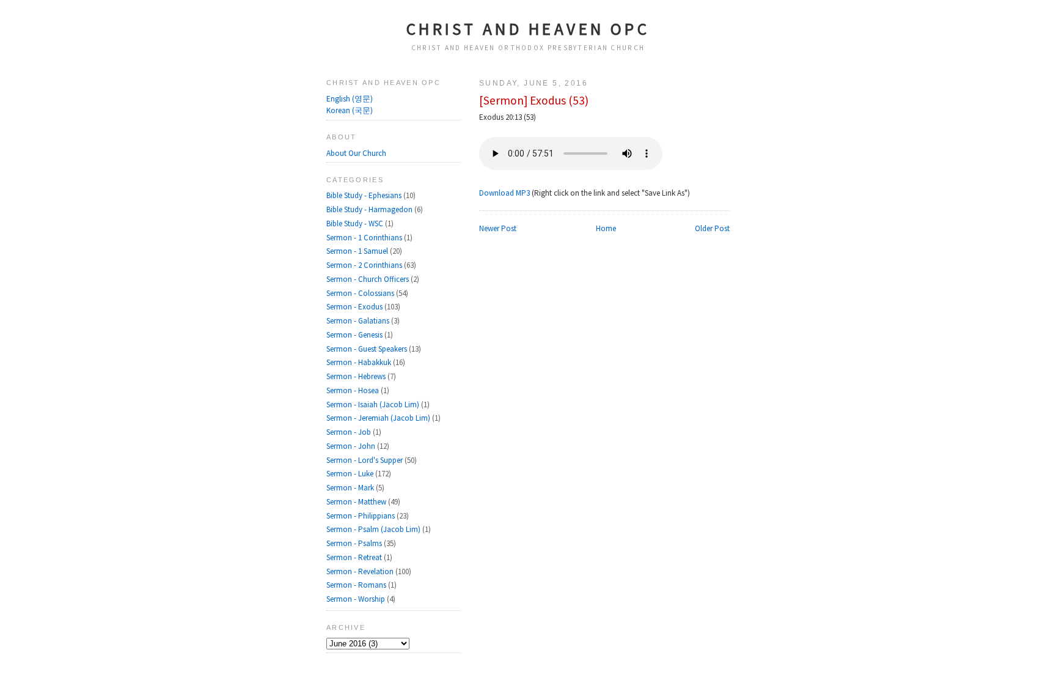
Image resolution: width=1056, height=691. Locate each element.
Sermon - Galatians (358, 321)
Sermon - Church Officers (368, 279)
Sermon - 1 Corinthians (365, 237)
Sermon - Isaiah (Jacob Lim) (373, 404)
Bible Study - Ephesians (364, 195)
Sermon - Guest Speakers (367, 349)
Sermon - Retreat (355, 557)
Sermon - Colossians (361, 293)
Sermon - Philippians (361, 516)
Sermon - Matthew (357, 502)
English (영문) (349, 99)
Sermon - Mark (351, 487)
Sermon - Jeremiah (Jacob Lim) (379, 418)
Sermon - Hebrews (356, 376)
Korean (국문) (349, 110)
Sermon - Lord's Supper (365, 460)
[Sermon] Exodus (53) (533, 100)
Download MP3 (504, 193)
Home (606, 228)
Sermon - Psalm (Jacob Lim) (374, 529)
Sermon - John (351, 446)
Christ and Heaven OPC (528, 28)
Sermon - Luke (350, 473)
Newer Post (497, 228)
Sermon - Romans (357, 585)
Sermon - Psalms (355, 543)
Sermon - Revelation (360, 571)
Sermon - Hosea (353, 390)
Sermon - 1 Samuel (358, 251)
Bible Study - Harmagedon (370, 209)
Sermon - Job (349, 432)
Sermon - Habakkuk (359, 362)
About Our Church (356, 153)
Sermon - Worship (356, 599)
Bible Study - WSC (355, 223)
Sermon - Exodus (355, 306)
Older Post (712, 228)
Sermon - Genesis (355, 335)
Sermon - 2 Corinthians (365, 265)
